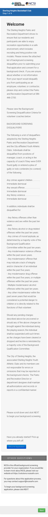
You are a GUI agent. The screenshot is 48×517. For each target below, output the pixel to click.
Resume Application (16, 447)
